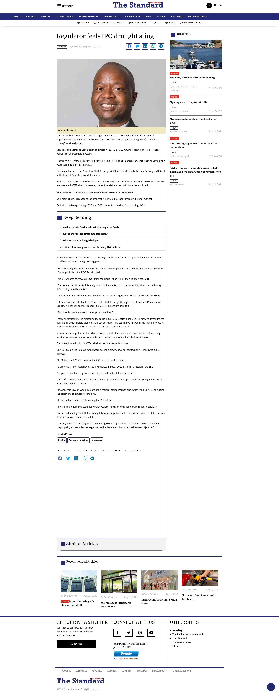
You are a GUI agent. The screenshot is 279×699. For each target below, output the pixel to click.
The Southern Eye (140, 23)
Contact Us (81, 671)
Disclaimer (142, 671)
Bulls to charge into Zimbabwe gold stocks (85, 234)
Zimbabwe (97, 440)
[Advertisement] (111, 505)
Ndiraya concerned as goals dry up (80, 240)
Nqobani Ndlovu (180, 132)
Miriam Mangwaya (181, 111)
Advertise (97, 671)
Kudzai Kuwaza (79, 47)
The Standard (179, 638)
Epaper (171, 23)
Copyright (126, 671)
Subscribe (112, 671)
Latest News (184, 34)
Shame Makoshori (180, 87)
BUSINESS (45, 17)
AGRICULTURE (176, 17)
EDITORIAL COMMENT (64, 17)
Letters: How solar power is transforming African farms (91, 247)
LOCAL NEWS (30, 17)
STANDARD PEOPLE (111, 17)
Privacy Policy (159, 671)
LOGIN (219, 5)
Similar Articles (82, 543)
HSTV (158, 23)
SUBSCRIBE (76, 644)
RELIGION (161, 17)
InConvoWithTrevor (192, 23)
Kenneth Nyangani (181, 156)
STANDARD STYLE (132, 17)
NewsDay (84, 23)
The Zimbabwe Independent (110, 23)
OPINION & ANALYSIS (88, 17)
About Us (66, 671)
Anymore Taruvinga (78, 440)
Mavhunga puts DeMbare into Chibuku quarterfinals (90, 227)
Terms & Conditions (181, 671)
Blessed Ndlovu (191, 590)
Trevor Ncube (178, 185)
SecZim (61, 440)
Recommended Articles (82, 561)
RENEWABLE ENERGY (197, 17)
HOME (17, 17)
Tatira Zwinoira (70, 596)
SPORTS (148, 17)
